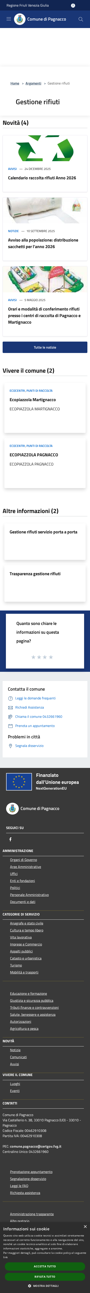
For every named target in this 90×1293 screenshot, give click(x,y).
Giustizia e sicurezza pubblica (31, 1000)
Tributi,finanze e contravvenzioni (34, 1007)
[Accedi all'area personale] (73, 5)
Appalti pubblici (21, 951)
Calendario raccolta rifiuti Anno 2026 (42, 177)
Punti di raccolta (39, 390)
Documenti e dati (22, 901)
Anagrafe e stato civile (26, 923)
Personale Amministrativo (29, 894)
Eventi (15, 1090)
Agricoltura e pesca (24, 1028)
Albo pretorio (19, 1221)
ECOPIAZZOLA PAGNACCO (34, 454)
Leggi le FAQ (19, 1185)
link (5, 1257)
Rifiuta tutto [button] (45, 1277)
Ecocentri (17, 390)
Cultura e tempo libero (26, 930)
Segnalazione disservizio (28, 1178)
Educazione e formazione (28, 993)
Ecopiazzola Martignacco (33, 399)
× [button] (85, 1226)
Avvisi (12, 168)
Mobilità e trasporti (24, 972)
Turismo (16, 965)
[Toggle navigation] (8, 18)
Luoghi (15, 1083)
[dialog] (45, 1257)
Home (14, 83)
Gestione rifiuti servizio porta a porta (43, 531)
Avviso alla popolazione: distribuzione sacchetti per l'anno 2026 (43, 243)
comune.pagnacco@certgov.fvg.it (35, 1146)
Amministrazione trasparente (32, 1214)
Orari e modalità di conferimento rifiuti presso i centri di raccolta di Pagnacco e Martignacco (44, 315)
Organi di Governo (23, 859)
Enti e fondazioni (22, 880)
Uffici (14, 873)
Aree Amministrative (25, 866)
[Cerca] (80, 19)
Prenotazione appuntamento (31, 1171)
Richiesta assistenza (25, 1192)
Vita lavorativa (21, 937)
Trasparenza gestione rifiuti (35, 573)
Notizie (13, 231)
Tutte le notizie (45, 347)
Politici (15, 887)
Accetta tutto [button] (45, 1266)
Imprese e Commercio (26, 944)
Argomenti (33, 83)
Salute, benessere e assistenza (32, 1014)
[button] (45, 1286)
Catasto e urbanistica (26, 958)
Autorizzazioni (20, 1021)
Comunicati (18, 1057)
